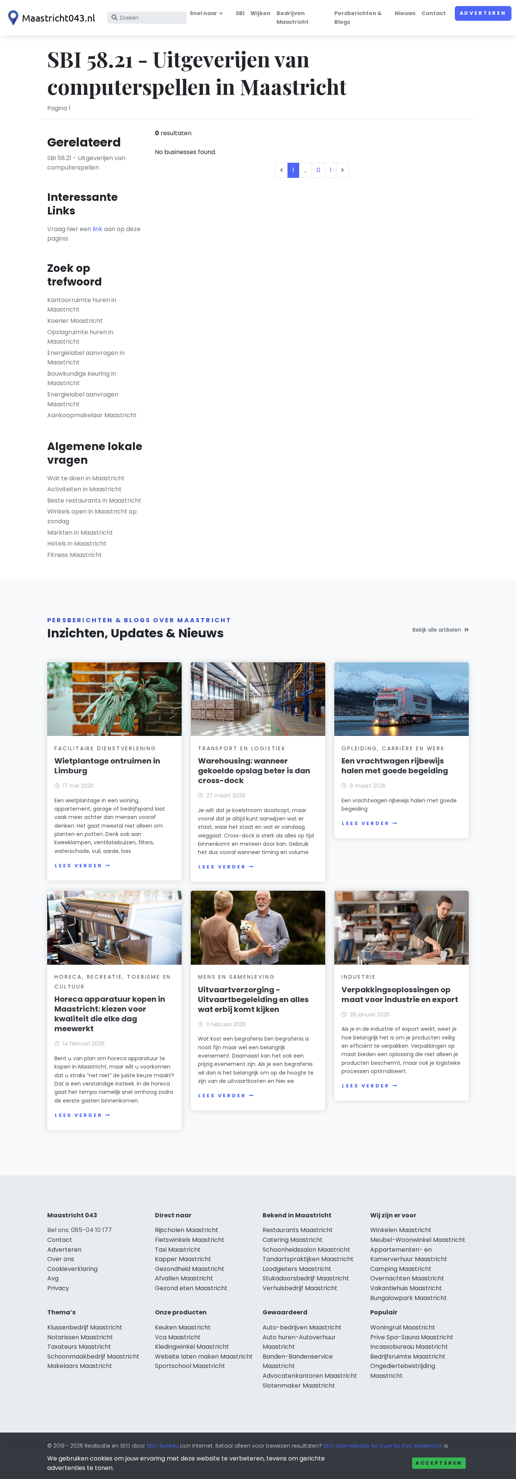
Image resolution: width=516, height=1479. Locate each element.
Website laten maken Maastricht (204, 1356)
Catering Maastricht (293, 1239)
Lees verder (78, 865)
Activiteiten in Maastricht (84, 489)
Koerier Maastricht (75, 320)
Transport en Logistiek (242, 748)
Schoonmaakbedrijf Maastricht (93, 1356)
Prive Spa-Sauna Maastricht (411, 1337)
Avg (53, 1278)
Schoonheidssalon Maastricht (306, 1249)
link (97, 229)
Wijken (260, 13)
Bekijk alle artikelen (436, 630)
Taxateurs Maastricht (79, 1346)
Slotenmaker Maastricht (299, 1385)
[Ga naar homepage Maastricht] (50, 18)
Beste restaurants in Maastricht (94, 500)
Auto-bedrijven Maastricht (302, 1327)
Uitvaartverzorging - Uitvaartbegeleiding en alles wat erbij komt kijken (253, 999)
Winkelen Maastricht (400, 1230)
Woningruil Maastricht (402, 1327)
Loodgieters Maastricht (297, 1269)
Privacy (58, 1288)
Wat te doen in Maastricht (86, 478)
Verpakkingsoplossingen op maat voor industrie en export (399, 994)
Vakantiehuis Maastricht (406, 1288)
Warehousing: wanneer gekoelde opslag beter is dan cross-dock (254, 771)
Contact (434, 13)
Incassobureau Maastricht (409, 1346)
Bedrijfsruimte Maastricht (407, 1356)
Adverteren (483, 13)
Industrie (358, 977)
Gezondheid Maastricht (189, 1269)
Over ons (60, 1259)
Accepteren (439, 1463)
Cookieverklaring (72, 1269)
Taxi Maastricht (178, 1249)
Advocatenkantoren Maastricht (310, 1375)
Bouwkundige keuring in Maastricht (81, 378)
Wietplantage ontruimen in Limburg (107, 766)
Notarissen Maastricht (80, 1337)
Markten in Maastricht (80, 532)
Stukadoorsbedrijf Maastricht (306, 1278)
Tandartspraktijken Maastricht (308, 1259)
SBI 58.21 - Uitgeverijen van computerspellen (86, 163)
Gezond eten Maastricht (191, 1288)
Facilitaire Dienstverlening (105, 748)
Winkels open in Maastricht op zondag (92, 516)
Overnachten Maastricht (407, 1278)
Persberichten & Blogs (358, 17)
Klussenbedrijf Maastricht (84, 1327)
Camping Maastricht (400, 1269)
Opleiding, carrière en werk (393, 748)
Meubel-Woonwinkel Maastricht (417, 1239)
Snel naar (203, 13)
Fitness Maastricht (74, 555)
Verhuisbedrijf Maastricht (300, 1288)
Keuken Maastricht (183, 1327)
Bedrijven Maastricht (293, 17)
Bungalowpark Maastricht (408, 1298)
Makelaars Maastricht (79, 1366)
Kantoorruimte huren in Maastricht (81, 305)
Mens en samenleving (236, 977)
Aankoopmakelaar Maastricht (92, 415)
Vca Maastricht (178, 1337)
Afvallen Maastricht (184, 1278)
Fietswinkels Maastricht (189, 1239)
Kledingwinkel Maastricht (192, 1346)
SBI (240, 13)
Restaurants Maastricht (298, 1230)
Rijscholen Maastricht (186, 1230)
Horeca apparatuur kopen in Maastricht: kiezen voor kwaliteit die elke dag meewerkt (109, 1014)
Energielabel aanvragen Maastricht (82, 399)
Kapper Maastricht (183, 1259)
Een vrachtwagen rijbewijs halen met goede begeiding (394, 766)
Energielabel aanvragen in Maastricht (86, 358)
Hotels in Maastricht (77, 543)
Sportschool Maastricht (190, 1366)
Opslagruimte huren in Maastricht (80, 337)
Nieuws (405, 13)
